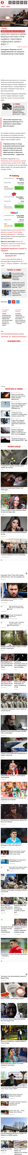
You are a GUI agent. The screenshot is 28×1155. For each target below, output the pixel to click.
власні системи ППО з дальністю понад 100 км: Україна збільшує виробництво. (13, 232)
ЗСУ (10, 336)
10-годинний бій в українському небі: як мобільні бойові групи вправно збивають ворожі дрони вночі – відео (19, 110)
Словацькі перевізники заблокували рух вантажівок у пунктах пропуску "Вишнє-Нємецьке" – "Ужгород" (20, 318)
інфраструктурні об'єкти (19, 336)
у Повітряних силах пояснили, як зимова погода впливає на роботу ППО (13, 161)
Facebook (16, 98)
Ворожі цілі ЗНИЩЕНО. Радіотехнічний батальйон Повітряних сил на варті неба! (13, 243)
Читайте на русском (22, 46)
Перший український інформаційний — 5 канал (2, 2)
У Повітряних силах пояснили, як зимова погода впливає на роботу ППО (19, 414)
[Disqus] (14, 365)
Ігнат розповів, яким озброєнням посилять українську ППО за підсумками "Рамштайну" (18, 276)
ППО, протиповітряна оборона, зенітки (12, 334)
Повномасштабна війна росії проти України (12, 31)
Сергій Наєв (4, 336)
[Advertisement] (14, 200)
